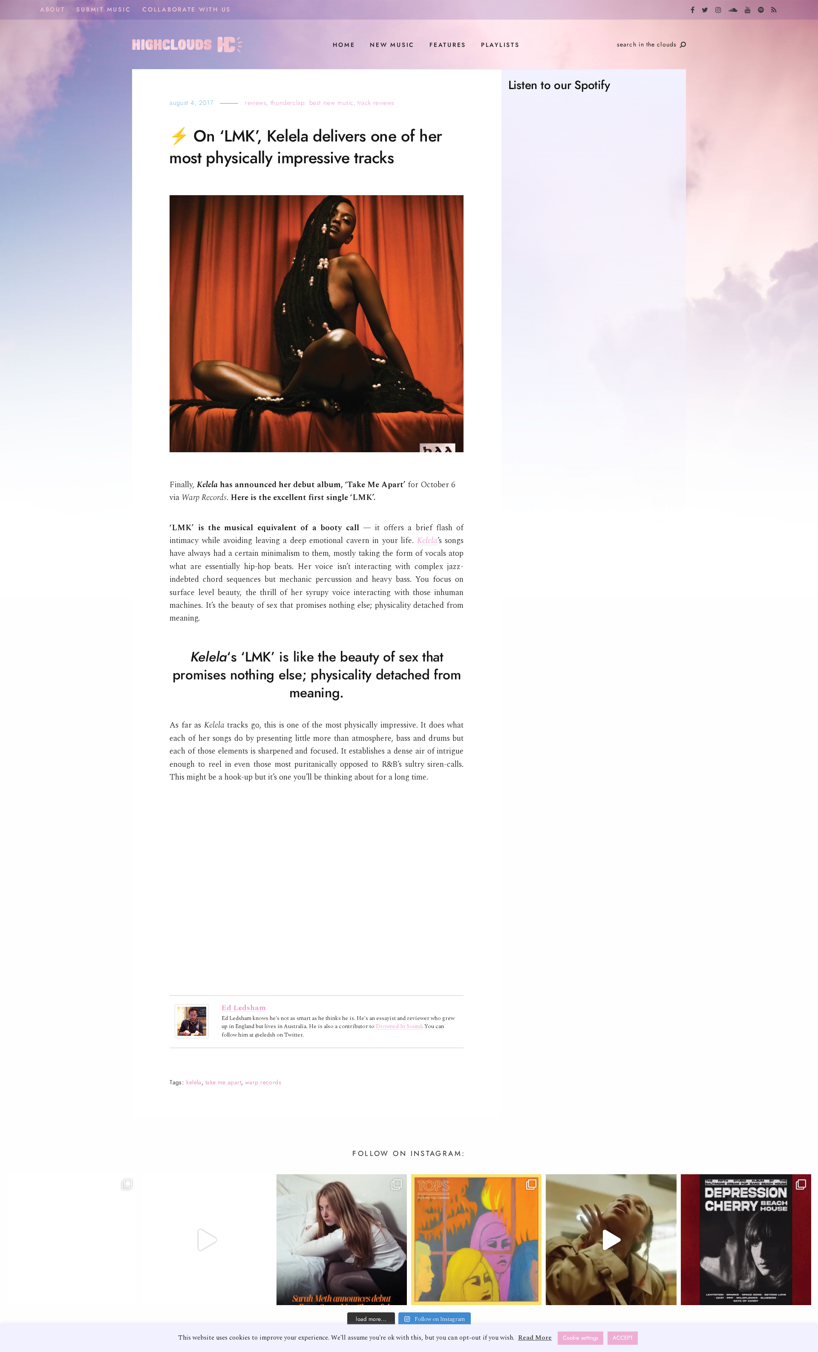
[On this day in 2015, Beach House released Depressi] (746, 1239)
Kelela (194, 1082)
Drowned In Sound (399, 1026)
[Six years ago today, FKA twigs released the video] (611, 1239)
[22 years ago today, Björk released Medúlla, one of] (72, 1239)
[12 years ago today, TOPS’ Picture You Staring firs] (476, 1239)
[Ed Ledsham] (192, 1020)
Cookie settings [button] (580, 1338)
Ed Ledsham (244, 1008)
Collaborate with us (186, 10)
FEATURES (447, 45)
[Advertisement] (593, 442)
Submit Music (103, 10)
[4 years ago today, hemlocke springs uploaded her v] (206, 1239)
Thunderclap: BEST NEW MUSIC (312, 102)
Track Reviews (376, 102)
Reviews (255, 102)
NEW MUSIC (392, 45)
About (52, 10)
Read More (535, 1338)
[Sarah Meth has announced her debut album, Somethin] (342, 1239)
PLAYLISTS (500, 45)
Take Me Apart (223, 1082)
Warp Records (263, 1082)
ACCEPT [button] (623, 1338)
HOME (344, 45)
